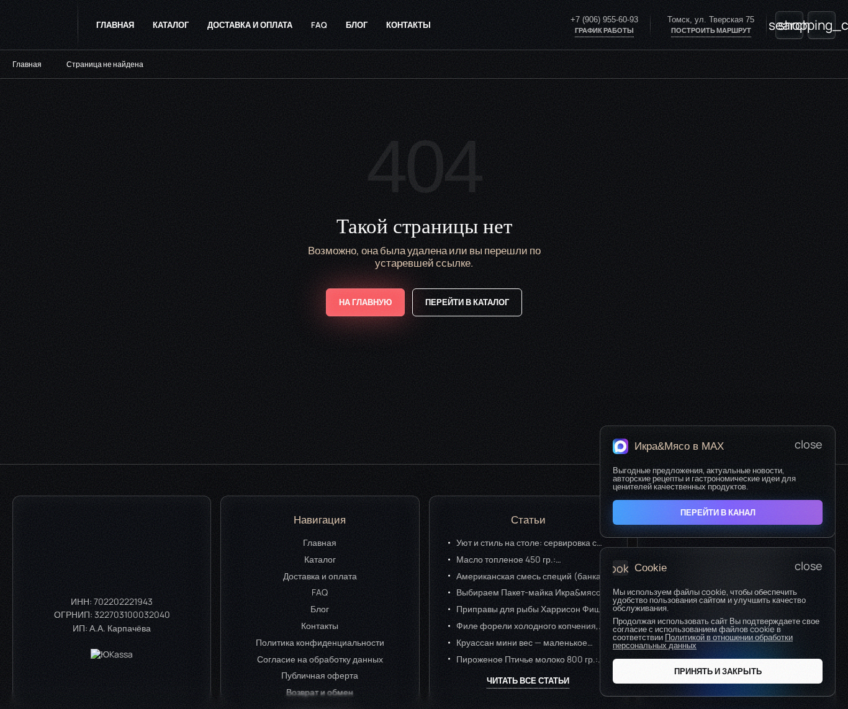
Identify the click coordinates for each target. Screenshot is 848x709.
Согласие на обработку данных (320, 658)
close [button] (809, 444)
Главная (115, 24)
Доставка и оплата (249, 24)
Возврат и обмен (319, 692)
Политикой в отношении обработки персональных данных (703, 641)
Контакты (408, 24)
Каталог (171, 24)
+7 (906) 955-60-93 (604, 20)
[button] (718, 671)
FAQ (319, 24)
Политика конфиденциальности (320, 642)
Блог (357, 24)
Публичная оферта (319, 675)
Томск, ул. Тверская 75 (710, 20)
